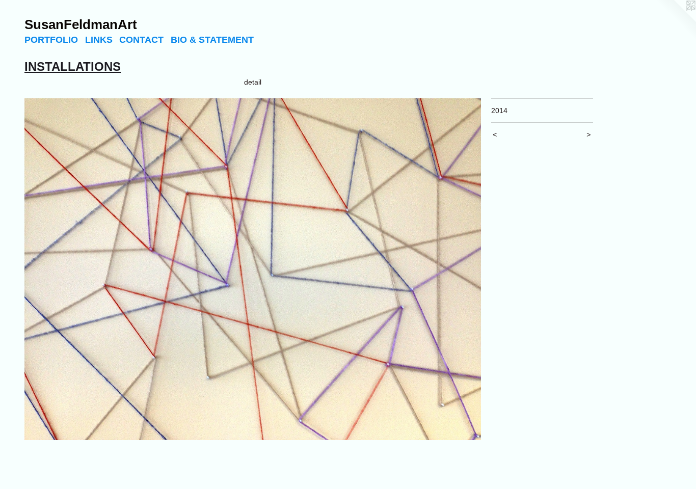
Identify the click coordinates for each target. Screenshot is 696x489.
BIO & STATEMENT (212, 40)
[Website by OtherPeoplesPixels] (675, 20)
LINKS (99, 40)
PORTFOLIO (51, 40)
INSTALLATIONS (72, 66)
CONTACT (141, 40)
